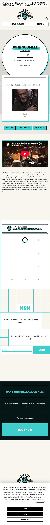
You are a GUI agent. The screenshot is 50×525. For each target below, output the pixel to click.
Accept (25, 509)
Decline (25, 514)
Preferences (25, 519)
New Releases (17, 24)
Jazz (29, 55)
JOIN (42, 350)
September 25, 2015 (29, 60)
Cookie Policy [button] (33, 499)
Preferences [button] (40, 502)
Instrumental (23, 55)
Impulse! (27, 65)
